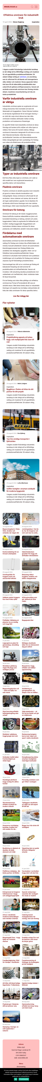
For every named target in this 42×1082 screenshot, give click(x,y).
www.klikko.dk (23, 1058)
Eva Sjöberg (21, 433)
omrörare (23, 77)
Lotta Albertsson (23, 483)
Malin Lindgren (22, 383)
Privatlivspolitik (24, 1079)
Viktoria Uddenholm (24, 331)
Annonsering (21, 1067)
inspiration (35, 22)
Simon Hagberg (18, 22)
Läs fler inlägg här (21, 296)
